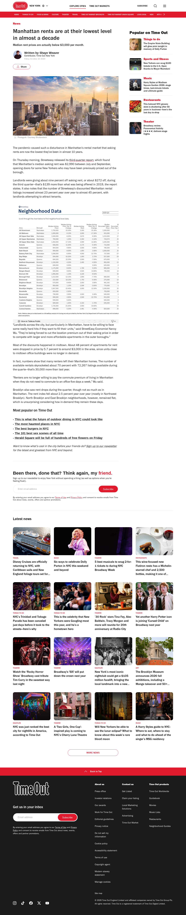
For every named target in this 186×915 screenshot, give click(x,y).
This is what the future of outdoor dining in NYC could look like (59, 419)
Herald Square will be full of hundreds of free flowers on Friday (58, 438)
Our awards (100, 805)
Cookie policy (101, 844)
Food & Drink (42, 15)
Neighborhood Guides (160, 826)
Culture (55, 15)
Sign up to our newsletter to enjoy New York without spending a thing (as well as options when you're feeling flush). (62, 479)
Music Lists (154, 812)
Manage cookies (102, 882)
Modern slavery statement (102, 873)
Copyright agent (102, 865)
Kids (151, 15)
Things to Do (27, 15)
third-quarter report (81, 160)
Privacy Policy (76, 498)
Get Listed (127, 791)
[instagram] (14, 903)
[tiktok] (23, 903)
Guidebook (154, 798)
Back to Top (96, 772)
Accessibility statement (106, 851)
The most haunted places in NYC (37, 424)
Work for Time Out (103, 812)
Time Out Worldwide (159, 791)
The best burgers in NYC (32, 428)
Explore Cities (78, 6)
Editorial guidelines (104, 819)
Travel (75, 15)
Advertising (127, 816)
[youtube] (47, 903)
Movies (152, 805)
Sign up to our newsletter (101, 446)
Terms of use (101, 858)
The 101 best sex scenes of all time (39, 433)
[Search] (155, 6)
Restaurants (155, 819)
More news (93, 753)
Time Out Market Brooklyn (92, 15)
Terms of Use (60, 498)
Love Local (141, 15)
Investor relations (103, 798)
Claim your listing (130, 798)
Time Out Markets (99, 6)
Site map (98, 894)
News (16, 15)
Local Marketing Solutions (130, 807)
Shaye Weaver (49, 52)
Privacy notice (101, 826)
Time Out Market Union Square (121, 15)
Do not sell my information (102, 835)
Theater (65, 15)
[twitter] (39, 903)
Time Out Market (130, 823)
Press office (100, 791)
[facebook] (31, 903)
